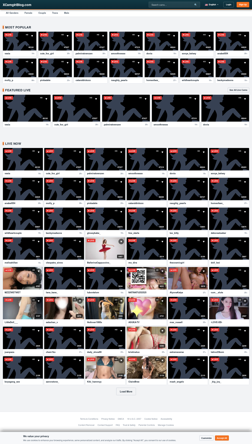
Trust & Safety (129, 424)
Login (228, 4)
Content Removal (86, 424)
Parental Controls (147, 424)
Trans (55, 12)
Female (28, 12)
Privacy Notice (108, 418)
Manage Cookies (166, 424)
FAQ (118, 424)
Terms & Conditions (89, 418)
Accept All (222, 438)
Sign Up (243, 4)
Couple (42, 12)
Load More (126, 391)
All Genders (12, 12)
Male (66, 12)
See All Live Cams (238, 89)
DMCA (121, 418)
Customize (206, 438)
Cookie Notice (151, 418)
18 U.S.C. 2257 (134, 418)
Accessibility (166, 418)
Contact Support (105, 424)
